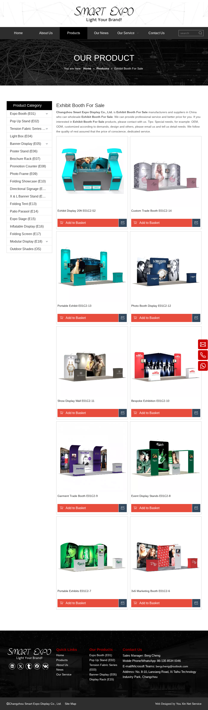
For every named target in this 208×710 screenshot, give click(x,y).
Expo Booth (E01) (23, 113)
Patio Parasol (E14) (24, 211)
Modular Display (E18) (26, 241)
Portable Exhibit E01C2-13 (74, 305)
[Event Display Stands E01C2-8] (165, 457)
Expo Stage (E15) (23, 219)
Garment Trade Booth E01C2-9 (77, 496)
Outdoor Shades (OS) (25, 249)
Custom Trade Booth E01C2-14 (151, 210)
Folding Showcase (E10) (28, 181)
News (59, 669)
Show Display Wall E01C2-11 (75, 400)
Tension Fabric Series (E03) (30, 128)
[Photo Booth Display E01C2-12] (165, 266)
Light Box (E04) (21, 136)
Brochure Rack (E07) (25, 158)
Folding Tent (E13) (23, 204)
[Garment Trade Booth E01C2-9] (92, 457)
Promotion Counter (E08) (28, 166)
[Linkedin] (12, 666)
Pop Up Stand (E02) (24, 121)
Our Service (64, 674)
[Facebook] (37, 666)
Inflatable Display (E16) (27, 226)
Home (60, 655)
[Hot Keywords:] (200, 33)
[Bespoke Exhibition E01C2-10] (165, 361)
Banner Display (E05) (25, 143)
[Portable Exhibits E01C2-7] (92, 552)
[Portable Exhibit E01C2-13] (92, 266)
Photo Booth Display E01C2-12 (151, 305)
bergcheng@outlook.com (172, 666)
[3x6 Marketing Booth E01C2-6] (165, 552)
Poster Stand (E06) (23, 151)
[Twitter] (20, 666)
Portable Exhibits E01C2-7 (74, 591)
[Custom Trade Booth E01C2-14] (165, 171)
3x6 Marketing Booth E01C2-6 (150, 591)
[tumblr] (29, 666)
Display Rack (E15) (101, 679)
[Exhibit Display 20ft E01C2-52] (92, 171)
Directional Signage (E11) (28, 189)
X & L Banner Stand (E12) (28, 196)
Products (62, 660)
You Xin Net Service (189, 703)
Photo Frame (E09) (23, 174)
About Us (62, 665)
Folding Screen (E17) (25, 234)
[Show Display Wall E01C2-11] (92, 361)
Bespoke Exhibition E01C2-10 (150, 400)
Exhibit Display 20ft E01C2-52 (76, 210)
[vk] (45, 666)
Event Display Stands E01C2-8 (151, 496)
